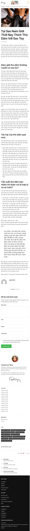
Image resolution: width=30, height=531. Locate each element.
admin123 (12, 280)
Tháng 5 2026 (4, 394)
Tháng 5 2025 (4, 399)
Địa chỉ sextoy (4, 419)
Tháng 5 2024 (4, 409)
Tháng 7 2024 (4, 407)
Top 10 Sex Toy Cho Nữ (6, 440)
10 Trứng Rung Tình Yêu (7, 436)
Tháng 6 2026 (4, 392)
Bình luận (4, 305)
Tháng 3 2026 (4, 398)
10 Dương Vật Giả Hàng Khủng (8, 432)
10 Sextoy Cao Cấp (20, 432)
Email (3, 326)
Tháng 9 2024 (4, 403)
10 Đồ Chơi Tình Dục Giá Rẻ (19, 436)
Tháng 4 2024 (4, 411)
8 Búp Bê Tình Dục (5, 430)
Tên (2, 319)
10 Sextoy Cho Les (15, 434)
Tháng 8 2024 (4, 405)
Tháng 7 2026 (4, 390)
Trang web (4, 333)
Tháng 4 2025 (4, 401)
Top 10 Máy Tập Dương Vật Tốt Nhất (16, 438)
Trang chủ (3, 6)
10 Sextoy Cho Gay (6, 434)
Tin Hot (7, 6)
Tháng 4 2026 (4, 396)
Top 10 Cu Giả (4, 438)
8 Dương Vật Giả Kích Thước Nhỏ (18, 430)
